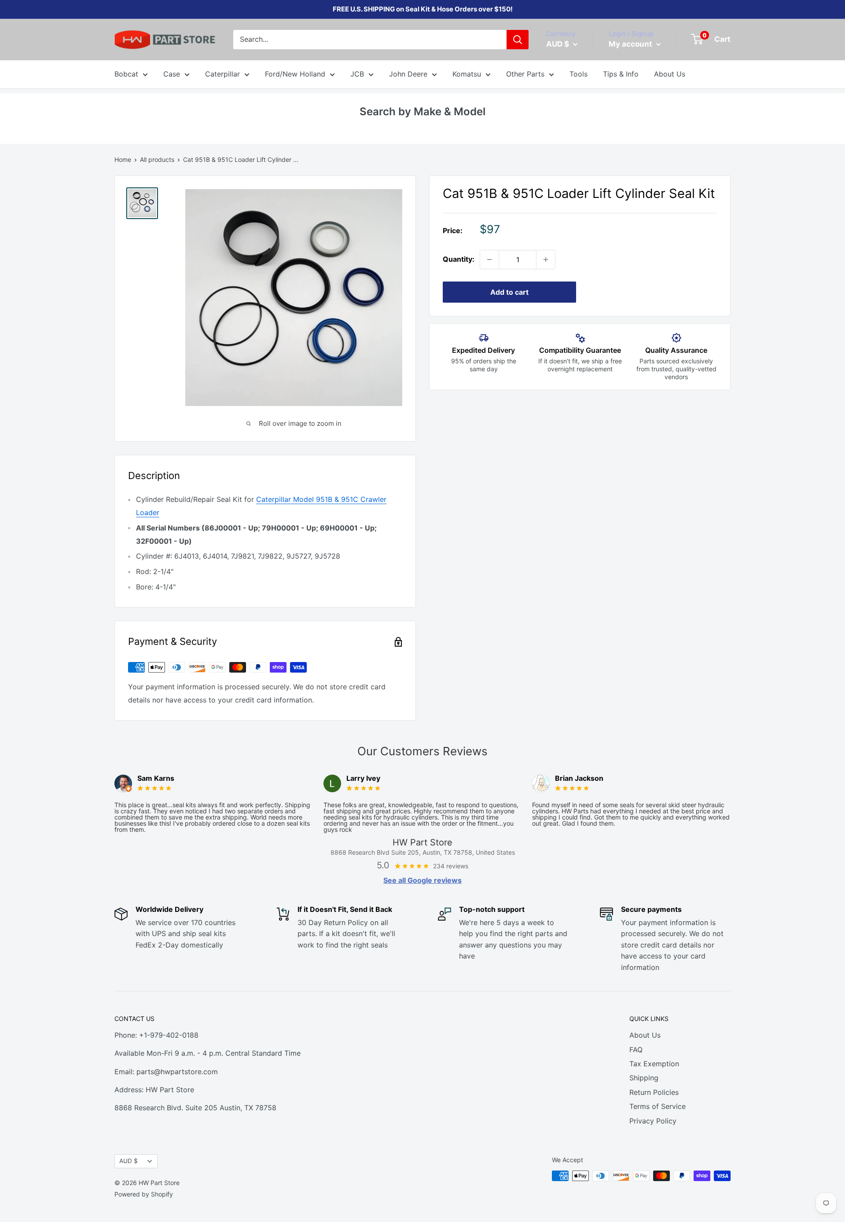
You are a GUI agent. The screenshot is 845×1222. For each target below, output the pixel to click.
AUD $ (128, 1160)
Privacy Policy (652, 1120)
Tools (578, 74)
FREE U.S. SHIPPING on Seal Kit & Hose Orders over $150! (423, 9)
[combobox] (370, 39)
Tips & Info (621, 74)
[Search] (518, 39)
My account (631, 44)
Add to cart (509, 292)
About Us (669, 74)
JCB (357, 74)
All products (157, 159)
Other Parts (525, 74)
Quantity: (458, 259)
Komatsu (466, 74)
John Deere (408, 74)
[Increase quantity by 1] (545, 259)
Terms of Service (657, 1106)
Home (122, 159)
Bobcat (126, 74)
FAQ (636, 1049)
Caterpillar (222, 74)
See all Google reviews (422, 880)
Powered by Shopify (143, 1194)
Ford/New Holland (295, 74)
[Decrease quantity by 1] (489, 259)
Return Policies (654, 1092)
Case (171, 74)
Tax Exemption (654, 1063)
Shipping (643, 1077)
